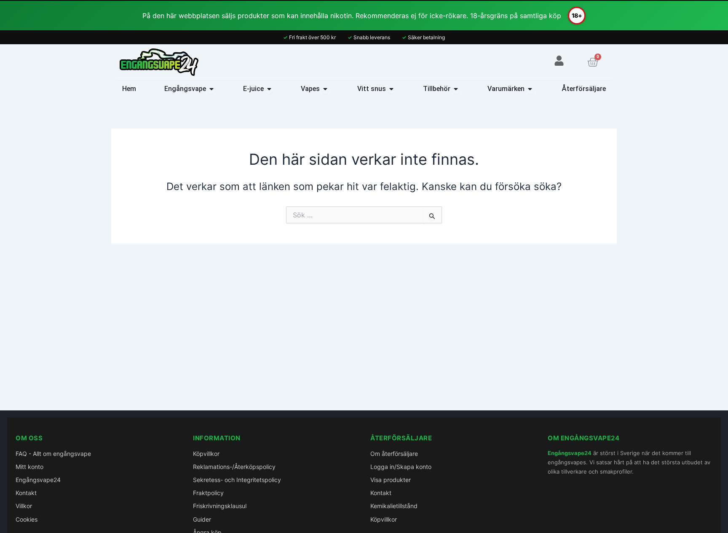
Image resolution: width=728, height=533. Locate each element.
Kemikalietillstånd (394, 505)
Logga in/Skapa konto (400, 466)
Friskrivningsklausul (219, 505)
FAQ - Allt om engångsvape (53, 453)
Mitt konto (29, 466)
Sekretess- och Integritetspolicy (237, 479)
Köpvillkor (206, 453)
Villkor (24, 505)
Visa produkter (390, 479)
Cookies (26, 519)
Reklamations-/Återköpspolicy (234, 466)
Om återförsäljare (394, 453)
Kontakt (26, 492)
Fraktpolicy (208, 492)
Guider (202, 519)
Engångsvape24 (38, 479)
